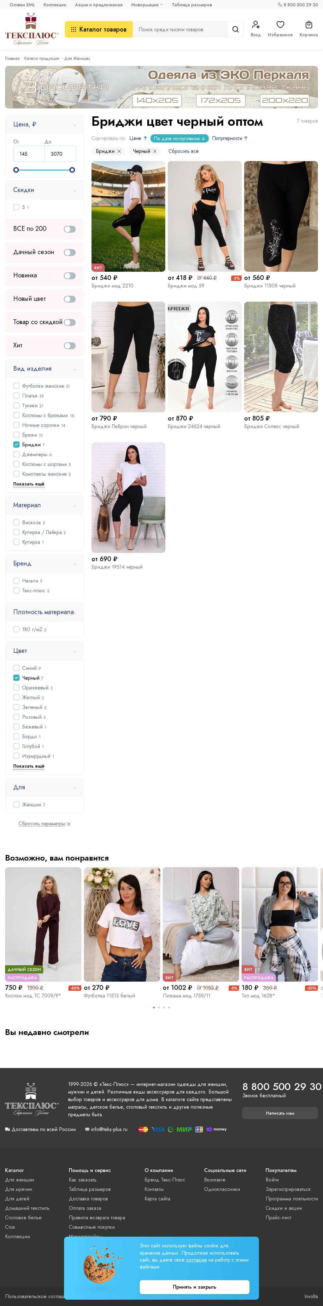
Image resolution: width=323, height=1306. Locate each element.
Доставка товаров (88, 1198)
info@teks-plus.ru (109, 1129)
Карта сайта (157, 1198)
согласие (196, 1259)
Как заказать (83, 1179)
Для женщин (19, 1179)
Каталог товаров (102, 29)
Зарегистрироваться (288, 1189)
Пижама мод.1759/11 (186, 995)
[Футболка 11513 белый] (122, 924)
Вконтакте (215, 1179)
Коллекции (55, 5)
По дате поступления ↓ (179, 138)
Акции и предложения (98, 5)
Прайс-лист (278, 1217)
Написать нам (280, 1113)
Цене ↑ (138, 138)
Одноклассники (222, 1189)
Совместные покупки (92, 1227)
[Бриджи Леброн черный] (128, 357)
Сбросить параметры (42, 824)
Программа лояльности (292, 1198)
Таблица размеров (192, 5)
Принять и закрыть (194, 1287)
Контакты (154, 1189)
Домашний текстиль (27, 1208)
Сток (10, 1227)
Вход (256, 35)
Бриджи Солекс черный (271, 426)
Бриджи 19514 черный (117, 567)
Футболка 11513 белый (109, 995)
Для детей (17, 1198)
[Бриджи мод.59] (205, 216)
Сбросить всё (183, 151)
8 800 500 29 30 (301, 4)
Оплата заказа (85, 1208)
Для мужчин (18, 1189)
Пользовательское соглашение (40, 1296)
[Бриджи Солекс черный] (281, 357)
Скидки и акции (284, 1208)
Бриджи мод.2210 (112, 285)
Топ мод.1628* (258, 995)
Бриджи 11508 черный (270, 285)
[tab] (154, 1007)
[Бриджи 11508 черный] (281, 216)
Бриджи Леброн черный (119, 426)
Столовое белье (23, 1217)
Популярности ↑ (230, 138)
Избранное (280, 35)
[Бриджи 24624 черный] (205, 357)
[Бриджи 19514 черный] (128, 497)
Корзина (309, 35)
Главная (12, 58)
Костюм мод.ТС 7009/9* (33, 995)
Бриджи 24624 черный (194, 426)
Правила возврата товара (97, 1217)
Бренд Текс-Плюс (164, 1179)
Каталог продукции (41, 58)
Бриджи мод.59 (186, 285)
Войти (272, 1179)
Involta (311, 1296)
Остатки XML (22, 5)
